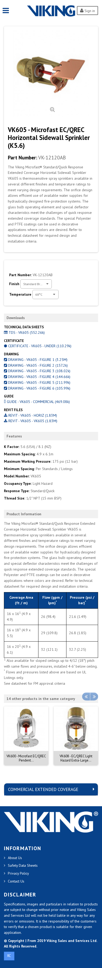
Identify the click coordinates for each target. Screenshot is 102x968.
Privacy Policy (18, 873)
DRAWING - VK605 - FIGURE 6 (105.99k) (38, 388)
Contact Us (16, 881)
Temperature (20, 294)
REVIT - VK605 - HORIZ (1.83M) (32, 415)
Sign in (89, 10)
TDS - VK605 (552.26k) (26, 332)
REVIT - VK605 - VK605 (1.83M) (32, 421)
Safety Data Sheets (23, 865)
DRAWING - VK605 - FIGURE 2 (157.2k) (37, 365)
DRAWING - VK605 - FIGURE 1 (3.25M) (37, 359)
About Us (15, 857)
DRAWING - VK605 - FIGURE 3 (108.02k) (38, 371)
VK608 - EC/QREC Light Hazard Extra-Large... (76, 758)
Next (94, 696)
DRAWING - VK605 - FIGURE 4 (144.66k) (38, 376)
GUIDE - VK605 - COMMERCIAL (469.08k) (38, 401)
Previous (86, 696)
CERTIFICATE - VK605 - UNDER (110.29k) (39, 346)
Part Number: (22, 157)
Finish (14, 283)
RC (9, 956)
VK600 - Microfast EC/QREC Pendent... (26, 758)
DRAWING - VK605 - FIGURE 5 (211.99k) (38, 382)
